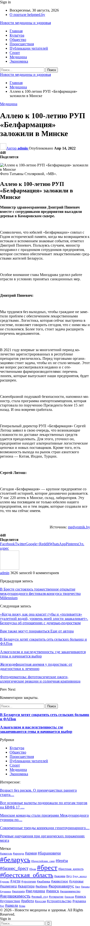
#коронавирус (61, 886)
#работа (27, 901)
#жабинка (43, 881)
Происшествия (22, 44)
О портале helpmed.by (27, 15)
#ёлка (22, 906)
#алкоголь (6, 853)
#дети (15, 881)
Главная (16, 31)
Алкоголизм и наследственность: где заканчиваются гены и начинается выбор (36, 729)
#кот (77, 886)
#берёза (62, 861)
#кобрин (42, 886)
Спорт (15, 53)
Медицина (18, 57)
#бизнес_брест (14, 868)
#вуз (69, 876)
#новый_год (39, 896)
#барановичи (49, 853)
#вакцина (59, 876)
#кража (85, 886)
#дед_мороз (80, 876)
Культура (17, 35)
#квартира (26, 886)
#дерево (4, 881)
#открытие (56, 896)
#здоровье (76, 881)
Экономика (19, 61)
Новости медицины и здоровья (25, 23)
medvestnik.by (79, 527)
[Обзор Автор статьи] (9, 568)
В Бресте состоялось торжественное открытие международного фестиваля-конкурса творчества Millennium (40, 593)
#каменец (8, 886)
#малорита (18, 891)
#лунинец (5, 891)
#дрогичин (28, 881)
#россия (40, 901)
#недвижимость (15, 896)
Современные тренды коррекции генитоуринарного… (45, 828)
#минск (52, 891)
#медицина (35, 891)
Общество (18, 40)
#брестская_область (26, 875)
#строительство (59, 901)
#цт (2, 906)
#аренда (18, 853)
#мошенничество (70, 891)
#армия (31, 853)
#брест (47, 867)
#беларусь (15, 859)
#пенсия (69, 896)
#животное (59, 881)
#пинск (80, 896)
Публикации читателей (29, 48)
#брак (32, 869)
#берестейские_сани (43, 861)
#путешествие (10, 901)
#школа (11, 905)
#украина (79, 901)
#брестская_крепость (71, 868)
